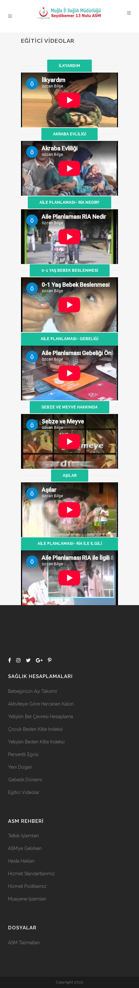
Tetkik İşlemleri (23, 835)
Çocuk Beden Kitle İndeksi (35, 729)
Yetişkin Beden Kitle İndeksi (36, 741)
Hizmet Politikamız (27, 886)
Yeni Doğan (20, 767)
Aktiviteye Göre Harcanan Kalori (41, 704)
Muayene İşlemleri (27, 899)
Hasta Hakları (21, 861)
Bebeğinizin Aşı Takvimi (32, 691)
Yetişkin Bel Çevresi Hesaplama (40, 716)
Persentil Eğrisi (23, 754)
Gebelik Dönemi (25, 779)
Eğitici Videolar (23, 792)
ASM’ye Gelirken (25, 848)
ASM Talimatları (24, 942)
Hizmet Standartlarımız (31, 873)
